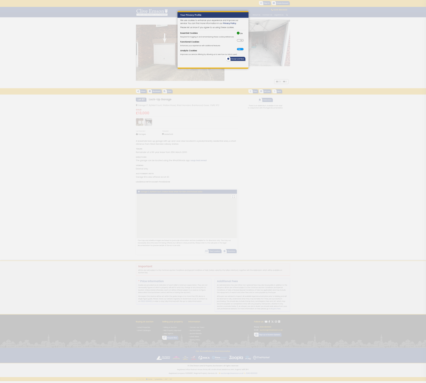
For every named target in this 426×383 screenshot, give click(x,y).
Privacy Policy (229, 23)
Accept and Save (237, 59)
